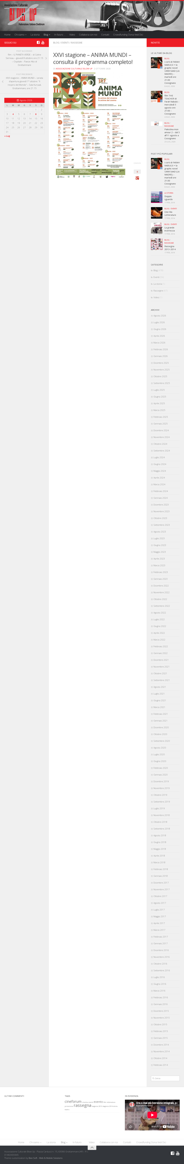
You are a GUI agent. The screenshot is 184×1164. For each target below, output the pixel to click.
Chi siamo (19, 34)
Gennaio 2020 (161, 774)
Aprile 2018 (159, 855)
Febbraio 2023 (161, 572)
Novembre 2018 (162, 815)
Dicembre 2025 (161, 362)
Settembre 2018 (162, 828)
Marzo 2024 (159, 484)
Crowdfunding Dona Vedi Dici (128, 34)
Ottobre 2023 (160, 518)
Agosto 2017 (160, 902)
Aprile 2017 (159, 923)
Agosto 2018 (160, 835)
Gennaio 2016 (161, 1004)
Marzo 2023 (159, 565)
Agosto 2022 (160, 612)
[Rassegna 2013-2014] (156, 244)
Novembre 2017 (162, 889)
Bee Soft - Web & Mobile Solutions (46, 1158)
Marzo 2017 (159, 929)
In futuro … (59, 34)
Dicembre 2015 (161, 1010)
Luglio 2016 (159, 977)
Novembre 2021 (162, 666)
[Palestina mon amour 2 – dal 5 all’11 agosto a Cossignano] (156, 124)
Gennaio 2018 (161, 875)
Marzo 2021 (159, 707)
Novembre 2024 (162, 437)
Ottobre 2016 (160, 963)
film (104, 1102)
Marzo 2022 (159, 639)
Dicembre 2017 (161, 882)
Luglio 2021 (159, 693)
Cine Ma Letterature (170, 213)
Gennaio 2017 (161, 943)
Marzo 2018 (159, 862)
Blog (46, 34)
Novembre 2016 (162, 956)
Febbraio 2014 (161, 1064)
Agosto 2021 (160, 686)
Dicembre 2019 (161, 781)
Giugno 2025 (160, 396)
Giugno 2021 (160, 700)
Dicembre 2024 (161, 430)
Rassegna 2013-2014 (170, 248)
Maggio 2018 (160, 848)
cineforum (73, 1101)
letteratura (111, 1102)
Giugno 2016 (160, 983)
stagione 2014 (108, 1106)
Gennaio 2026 (161, 356)
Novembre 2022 (162, 592)
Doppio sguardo (168, 198)
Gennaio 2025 (161, 423)
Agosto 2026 (160, 315)
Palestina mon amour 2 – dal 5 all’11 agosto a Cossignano (172, 134)
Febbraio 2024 (161, 491)
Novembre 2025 (162, 369)
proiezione (69, 1106)
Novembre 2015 (162, 1017)
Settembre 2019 (162, 801)
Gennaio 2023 (161, 578)
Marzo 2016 (159, 990)
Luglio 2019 (159, 808)
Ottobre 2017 (160, 896)
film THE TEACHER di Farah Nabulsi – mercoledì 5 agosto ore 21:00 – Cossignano (171, 104)
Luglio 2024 (159, 457)
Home (7, 34)
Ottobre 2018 (160, 821)
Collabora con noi (88, 34)
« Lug (7, 135)
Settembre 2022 (162, 605)
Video (72, 34)
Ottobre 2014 (160, 1058)
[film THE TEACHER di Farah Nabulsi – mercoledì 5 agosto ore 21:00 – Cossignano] (156, 96)
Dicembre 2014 (161, 1044)
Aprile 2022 (159, 632)
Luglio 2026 (159, 322)
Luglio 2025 (159, 389)
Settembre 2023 (162, 524)
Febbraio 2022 (161, 646)
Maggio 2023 (160, 551)
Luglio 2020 (159, 754)
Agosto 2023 (160, 531)
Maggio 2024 (160, 470)
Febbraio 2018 (161, 869)
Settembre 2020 (162, 740)
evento (98, 1102)
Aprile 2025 (159, 403)
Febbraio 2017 (161, 936)
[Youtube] (43, 42)
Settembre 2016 (162, 970)
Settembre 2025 (162, 383)
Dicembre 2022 (161, 585)
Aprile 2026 (159, 335)
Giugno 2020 (160, 761)
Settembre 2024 (162, 450)
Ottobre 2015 (160, 1024)
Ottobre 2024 (160, 443)
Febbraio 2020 (161, 767)
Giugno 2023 (160, 545)
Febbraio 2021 (161, 713)
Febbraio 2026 (161, 349)
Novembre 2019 (162, 788)
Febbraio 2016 (161, 997)
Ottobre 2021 (160, 673)
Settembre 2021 (162, 680)
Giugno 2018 (160, 842)
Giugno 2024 (160, 464)
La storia (35, 34)
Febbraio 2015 (161, 1031)
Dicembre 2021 (161, 659)
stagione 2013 (97, 1106)
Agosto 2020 (160, 747)
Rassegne (76, 42)
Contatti (105, 34)
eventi (90, 1102)
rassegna (82, 1105)
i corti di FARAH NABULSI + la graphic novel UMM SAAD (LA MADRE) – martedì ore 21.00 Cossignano (172, 72)
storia (115, 1106)
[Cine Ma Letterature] (156, 213)
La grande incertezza (169, 229)
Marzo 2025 (159, 410)
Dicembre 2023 (161, 504)
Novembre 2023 (162, 511)
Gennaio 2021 (161, 720)
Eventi (65, 42)
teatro (67, 1110)
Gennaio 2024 (161, 497)
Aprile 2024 (159, 477)
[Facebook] (38, 42)
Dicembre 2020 (161, 727)
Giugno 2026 (160, 329)
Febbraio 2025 (161, 416)
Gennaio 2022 (161, 653)
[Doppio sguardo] (156, 197)
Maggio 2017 (160, 916)
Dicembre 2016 (161, 950)
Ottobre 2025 (160, 376)
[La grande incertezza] (156, 228)
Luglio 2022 (159, 619)
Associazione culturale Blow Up (74, 68)
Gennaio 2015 (161, 1037)
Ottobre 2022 (160, 599)
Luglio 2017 (159, 909)
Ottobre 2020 (160, 734)
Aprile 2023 (159, 558)
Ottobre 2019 (160, 794)
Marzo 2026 (159, 342)
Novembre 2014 (162, 1051)
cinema (85, 1102)
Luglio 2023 (159, 538)
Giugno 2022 (160, 626)
